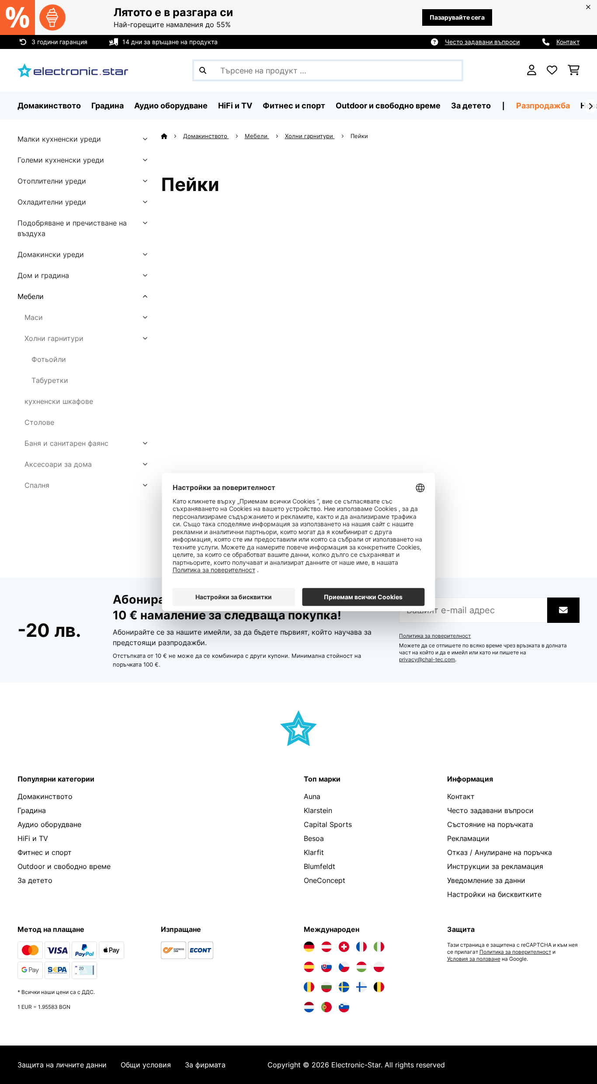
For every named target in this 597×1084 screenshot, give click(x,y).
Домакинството (206, 135)
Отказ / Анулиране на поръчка (499, 852)
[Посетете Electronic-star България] (326, 987)
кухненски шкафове (58, 401)
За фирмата (205, 1064)
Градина (31, 810)
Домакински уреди (50, 254)
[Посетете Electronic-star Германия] (309, 947)
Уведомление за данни (486, 880)
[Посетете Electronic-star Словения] (344, 1007)
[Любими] (552, 70)
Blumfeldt (319, 866)
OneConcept (324, 880)
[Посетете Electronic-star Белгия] (379, 987)
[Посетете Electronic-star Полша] (379, 967)
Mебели (30, 296)
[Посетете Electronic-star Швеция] (344, 987)
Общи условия (146, 1064)
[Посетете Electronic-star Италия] (379, 947)
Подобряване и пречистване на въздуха (72, 228)
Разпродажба (543, 105)
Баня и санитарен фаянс (66, 443)
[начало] (172, 135)
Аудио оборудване (49, 824)
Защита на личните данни (62, 1064)
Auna (312, 796)
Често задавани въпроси (482, 41)
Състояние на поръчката (490, 824)
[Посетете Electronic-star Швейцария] (344, 947)
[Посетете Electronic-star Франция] (361, 947)
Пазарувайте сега (457, 17)
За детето (34, 880)
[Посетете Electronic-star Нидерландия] (309, 1007)
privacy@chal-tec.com (427, 660)
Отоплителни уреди (51, 181)
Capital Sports (328, 824)
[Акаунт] (531, 70)
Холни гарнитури (53, 338)
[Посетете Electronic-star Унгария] (361, 967)
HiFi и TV (32, 838)
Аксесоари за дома (58, 464)
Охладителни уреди (51, 202)
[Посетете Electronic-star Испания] (309, 967)
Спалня (36, 485)
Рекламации (468, 838)
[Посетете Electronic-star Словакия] (326, 967)
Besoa (314, 838)
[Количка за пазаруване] (574, 70)
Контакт (568, 41)
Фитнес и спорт (44, 852)
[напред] (590, 106)
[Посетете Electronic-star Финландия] (361, 987)
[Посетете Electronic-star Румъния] (309, 987)
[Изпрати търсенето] (202, 70)
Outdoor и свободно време (64, 866)
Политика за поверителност (435, 636)
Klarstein (318, 810)
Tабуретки (49, 380)
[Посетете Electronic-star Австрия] (326, 947)
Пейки (360, 135)
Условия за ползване (473, 959)
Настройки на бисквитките (494, 894)
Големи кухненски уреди (60, 160)
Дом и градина (43, 275)
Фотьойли (48, 359)
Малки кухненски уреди (59, 139)
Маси (33, 317)
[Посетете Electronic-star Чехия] (344, 967)
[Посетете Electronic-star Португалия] (326, 1007)
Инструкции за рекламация (495, 866)
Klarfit (314, 852)
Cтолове (39, 422)
